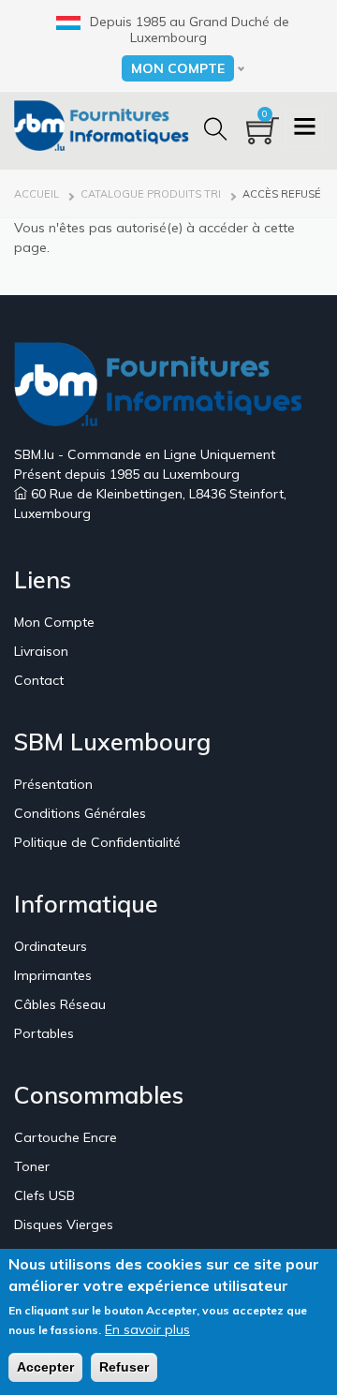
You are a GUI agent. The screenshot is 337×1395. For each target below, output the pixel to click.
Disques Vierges (63, 1224)
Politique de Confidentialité (97, 842)
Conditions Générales (80, 813)
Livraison (41, 651)
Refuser (124, 1366)
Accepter (45, 1366)
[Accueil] (107, 124)
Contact (39, 680)
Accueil (36, 193)
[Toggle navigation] (304, 128)
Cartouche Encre (65, 1137)
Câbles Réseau (60, 1004)
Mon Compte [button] (178, 68)
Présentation (53, 784)
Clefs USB (44, 1195)
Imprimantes (53, 975)
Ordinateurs (50, 946)
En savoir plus (147, 1329)
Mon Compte (54, 622)
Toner (32, 1166)
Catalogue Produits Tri (151, 193)
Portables (44, 1033)
